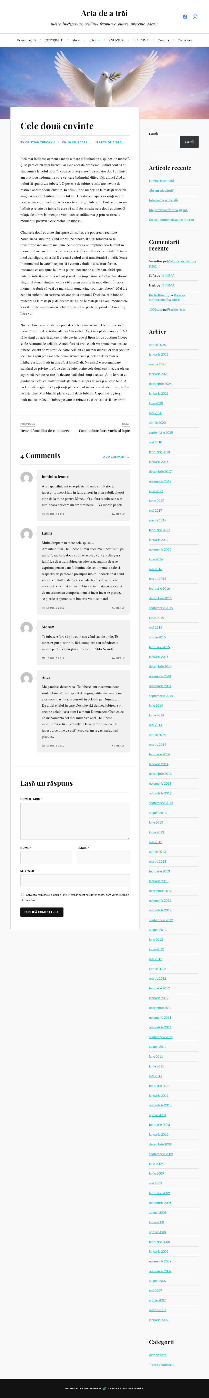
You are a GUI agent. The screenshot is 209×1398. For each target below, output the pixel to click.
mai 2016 (155, 569)
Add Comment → (116, 456)
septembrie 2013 (161, 803)
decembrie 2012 (160, 891)
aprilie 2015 (157, 637)
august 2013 (158, 813)
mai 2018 (155, 442)
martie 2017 (157, 520)
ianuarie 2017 (158, 540)
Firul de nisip (176, 309)
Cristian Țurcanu (40, 142)
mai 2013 (155, 842)
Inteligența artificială (163, 200)
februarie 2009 (159, 1193)
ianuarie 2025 (158, 374)
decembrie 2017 (160, 471)
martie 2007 (157, 1310)
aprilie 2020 (157, 422)
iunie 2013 (156, 832)
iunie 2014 (156, 715)
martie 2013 (157, 861)
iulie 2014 (156, 705)
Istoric (76, 40)
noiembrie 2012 (160, 900)
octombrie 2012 (160, 910)
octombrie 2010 (160, 1105)
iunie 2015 (156, 618)
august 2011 (158, 1046)
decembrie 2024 (160, 383)
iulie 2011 (156, 1056)
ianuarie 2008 (158, 1251)
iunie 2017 (156, 500)
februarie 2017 (159, 530)
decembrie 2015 (160, 598)
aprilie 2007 (157, 1300)
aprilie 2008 (157, 1232)
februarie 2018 (159, 452)
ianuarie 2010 (158, 1134)
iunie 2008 (156, 1222)
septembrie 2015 (161, 608)
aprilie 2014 (157, 734)
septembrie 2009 (161, 1154)
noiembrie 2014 (160, 676)
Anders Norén (133, 1388)
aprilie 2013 (157, 851)
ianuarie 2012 (158, 998)
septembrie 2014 (161, 696)
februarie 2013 (159, 871)
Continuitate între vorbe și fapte (104, 430)
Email (83, 848)
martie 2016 (157, 578)
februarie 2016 (159, 588)
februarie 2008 (159, 1242)
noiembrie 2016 (160, 549)
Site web (27, 870)
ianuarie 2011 (158, 1095)
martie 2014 (157, 744)
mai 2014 (155, 725)
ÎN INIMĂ (168, 275)
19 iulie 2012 (55, 608)
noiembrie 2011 (160, 1017)
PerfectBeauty (159, 295)
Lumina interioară (161, 180)
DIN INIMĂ (141, 40)
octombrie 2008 (160, 1202)
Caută (153, 134)
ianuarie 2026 (158, 354)
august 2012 (158, 929)
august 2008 (158, 1212)
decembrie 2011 (160, 1007)
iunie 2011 (156, 1066)
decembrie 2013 (160, 773)
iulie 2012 (156, 939)
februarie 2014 (159, 754)
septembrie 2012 (161, 920)
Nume (25, 848)
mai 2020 (155, 413)
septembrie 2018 (161, 432)
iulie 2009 (156, 1164)
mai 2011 (155, 1076)
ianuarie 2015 (158, 656)
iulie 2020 (156, 403)
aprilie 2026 (157, 345)
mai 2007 (155, 1290)
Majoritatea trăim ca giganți (168, 210)
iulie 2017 (156, 491)
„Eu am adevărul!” (161, 190)
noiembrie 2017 (160, 481)
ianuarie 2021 (158, 393)
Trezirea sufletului (161, 1364)
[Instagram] (195, 16)
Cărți (92, 40)
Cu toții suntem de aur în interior (171, 219)
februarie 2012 (159, 988)
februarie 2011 (159, 1086)
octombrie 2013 (160, 793)
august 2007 (158, 1280)
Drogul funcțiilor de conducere (45, 430)
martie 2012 (157, 978)
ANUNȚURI (116, 40)
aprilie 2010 (157, 1115)
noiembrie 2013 (160, 783)
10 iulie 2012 (77, 142)
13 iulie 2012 (55, 658)
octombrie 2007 (160, 1271)
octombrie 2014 (160, 686)
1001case (155, 309)
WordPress (92, 1388)
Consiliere (185, 40)
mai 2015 (155, 627)
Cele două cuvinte (57, 125)
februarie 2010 (159, 1124)
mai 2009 (155, 1183)
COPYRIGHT (54, 40)
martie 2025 (157, 364)
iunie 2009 (156, 1173)
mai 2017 (155, 510)
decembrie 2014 (160, 666)
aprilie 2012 (157, 969)
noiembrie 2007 (160, 1261)
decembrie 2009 (160, 1144)
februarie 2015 (159, 647)
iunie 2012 (156, 949)
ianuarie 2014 (158, 764)
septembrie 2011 (161, 1037)
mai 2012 (155, 959)
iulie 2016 (156, 559)
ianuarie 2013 (158, 881)
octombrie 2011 (160, 1027)
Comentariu (31, 799)
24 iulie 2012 (55, 514)
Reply (120, 514)
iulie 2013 (156, 822)
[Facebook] (185, 16)
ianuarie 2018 (158, 461)
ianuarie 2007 (158, 1320)
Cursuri (163, 40)
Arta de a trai (111, 142)
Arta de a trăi (104, 13)
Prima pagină (26, 40)
